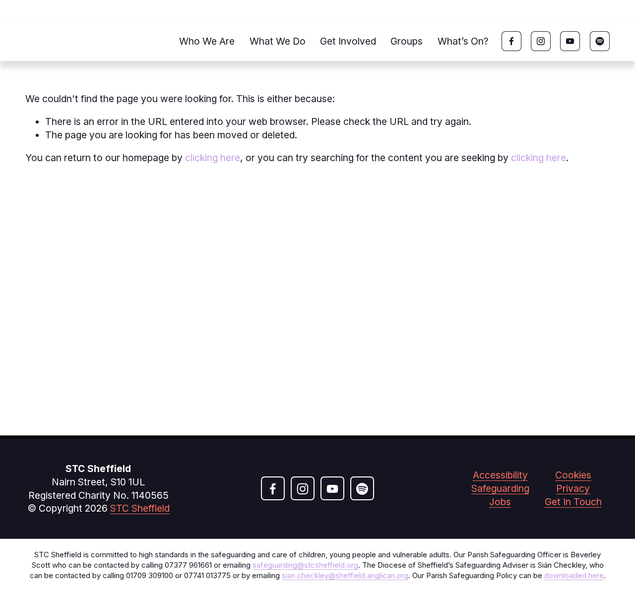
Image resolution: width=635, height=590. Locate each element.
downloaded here (574, 575)
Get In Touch (573, 502)
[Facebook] (511, 41)
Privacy (573, 488)
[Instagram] (541, 41)
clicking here (212, 158)
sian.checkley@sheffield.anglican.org (345, 575)
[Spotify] (600, 41)
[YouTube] (570, 41)
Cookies (573, 475)
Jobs (500, 502)
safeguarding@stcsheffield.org (305, 565)
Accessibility (500, 475)
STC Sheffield (140, 508)
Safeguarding (500, 488)
